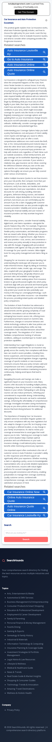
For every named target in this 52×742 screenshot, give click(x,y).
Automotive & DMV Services (20, 597)
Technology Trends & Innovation (22, 684)
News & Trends (14, 672)
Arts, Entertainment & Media (20, 593)
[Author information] (46, 20)
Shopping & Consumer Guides (21, 680)
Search (26, 539)
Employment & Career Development (24, 614)
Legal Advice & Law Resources (21, 659)
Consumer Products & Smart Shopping (25, 606)
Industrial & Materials (17, 639)
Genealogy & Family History (20, 635)
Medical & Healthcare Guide (20, 667)
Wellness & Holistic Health (19, 693)
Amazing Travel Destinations (20, 688)
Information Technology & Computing (25, 643)
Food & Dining (13, 627)
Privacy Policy (13, 710)
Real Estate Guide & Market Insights (24, 676)
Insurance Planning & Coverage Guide (25, 648)
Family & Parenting (16, 618)
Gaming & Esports (15, 631)
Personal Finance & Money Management (26, 622)
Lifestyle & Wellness (16, 663)
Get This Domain (26, 12)
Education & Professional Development (25, 610)
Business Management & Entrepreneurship (27, 602)
